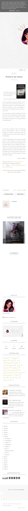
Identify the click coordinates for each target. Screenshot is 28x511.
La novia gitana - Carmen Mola (14, 390)
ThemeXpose (17, 503)
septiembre (7, 444)
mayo (6, 452)
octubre (7, 442)
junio (6, 448)
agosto (6, 446)
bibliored (14, 73)
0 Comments (6, 190)
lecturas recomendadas (8, 365)
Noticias (5, 370)
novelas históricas (14, 370)
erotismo (16, 363)
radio (10, 377)
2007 (5, 469)
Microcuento (6, 367)
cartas (11, 360)
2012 (5, 458)
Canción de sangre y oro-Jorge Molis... (12, 241)
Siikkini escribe (22, 348)
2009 (5, 464)
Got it (18, 10)
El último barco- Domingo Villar (14, 410)
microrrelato (15, 367)
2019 (5, 434)
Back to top (21, 507)
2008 (5, 467)
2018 (5, 436)
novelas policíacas (18, 372)
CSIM (17, 360)
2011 (5, 460)
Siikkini (14, 201)
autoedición (6, 358)
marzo (6, 454)
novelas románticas (7, 375)
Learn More (12, 10)
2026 (5, 426)
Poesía (4, 377)
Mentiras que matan (9, 450)
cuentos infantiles (7, 363)
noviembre (7, 440)
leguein (18, 365)
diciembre (7, 438)
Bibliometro (14, 358)
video (11, 380)
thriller (5, 380)
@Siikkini (6, 348)
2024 (5, 428)
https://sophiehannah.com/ (17, 161)
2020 (5, 432)
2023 (5, 430)
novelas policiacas (7, 372)
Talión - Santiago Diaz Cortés (14, 400)
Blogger (22, 489)
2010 (5, 462)
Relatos (16, 377)
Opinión (16, 375)
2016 (5, 456)
